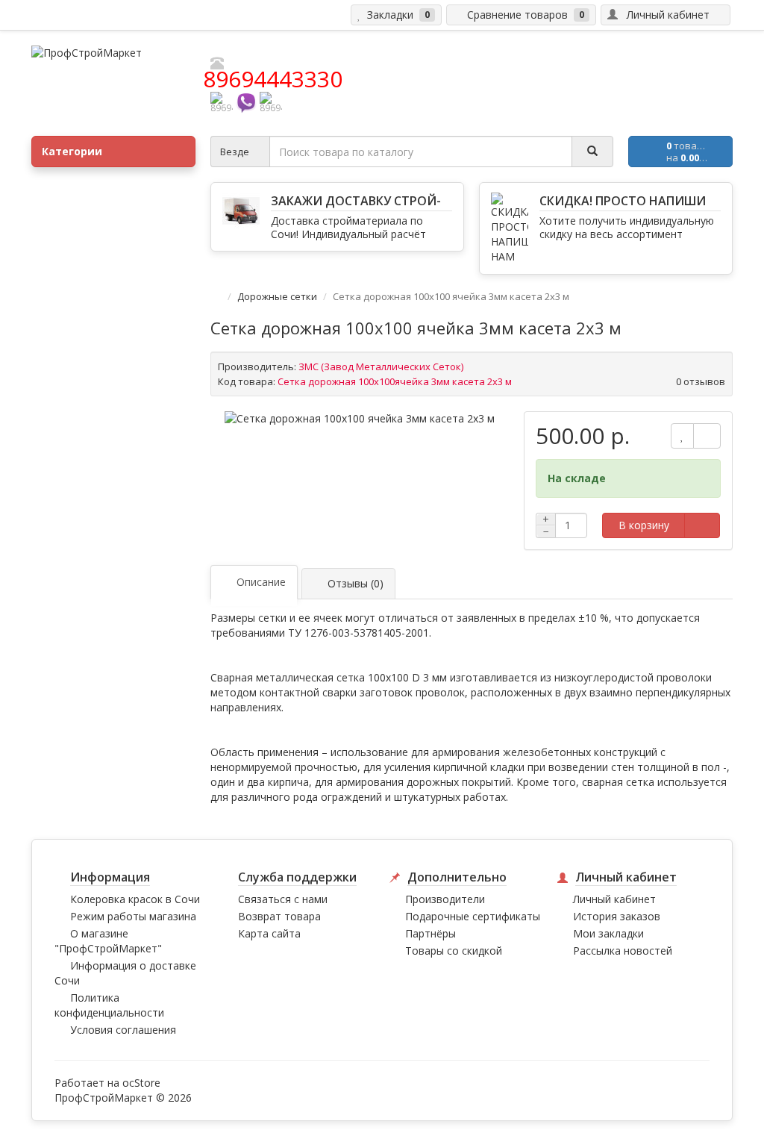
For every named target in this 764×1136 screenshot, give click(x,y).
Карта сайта (269, 933)
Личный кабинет (614, 899)
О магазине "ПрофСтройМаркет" (108, 940)
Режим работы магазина (133, 916)
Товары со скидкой (453, 950)
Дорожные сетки (278, 296)
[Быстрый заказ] (702, 525)
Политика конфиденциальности (109, 1005)
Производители (445, 899)
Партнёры (430, 933)
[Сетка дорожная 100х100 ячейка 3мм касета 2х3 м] (360, 418)
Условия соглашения (123, 1030)
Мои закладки (608, 933)
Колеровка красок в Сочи (135, 899)
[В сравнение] (707, 436)
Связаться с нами (283, 899)
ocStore (141, 1083)
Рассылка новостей (622, 950)
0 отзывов (700, 381)
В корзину (644, 525)
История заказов (616, 916)
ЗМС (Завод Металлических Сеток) (380, 366)
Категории (72, 151)
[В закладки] (682, 436)
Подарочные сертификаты (472, 916)
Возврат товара (279, 916)
